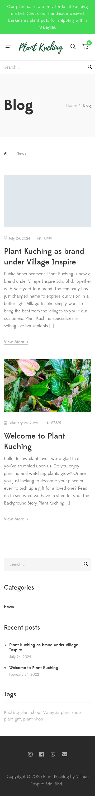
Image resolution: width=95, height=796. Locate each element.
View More (14, 341)
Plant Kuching (41, 754)
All (6, 153)
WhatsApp (53, 754)
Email (64, 754)
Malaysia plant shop (61, 712)
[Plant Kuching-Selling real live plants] (40, 47)
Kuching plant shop (22, 712)
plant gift (12, 719)
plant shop (33, 719)
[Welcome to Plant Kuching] (47, 385)
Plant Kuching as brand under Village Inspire (44, 256)
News (21, 153)
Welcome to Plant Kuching (33, 667)
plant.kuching (30, 754)
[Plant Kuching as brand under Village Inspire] (47, 201)
